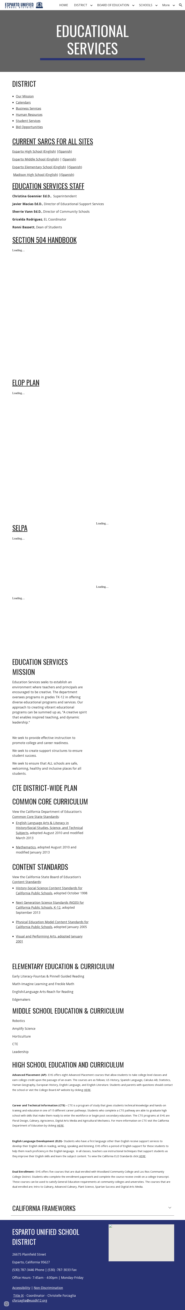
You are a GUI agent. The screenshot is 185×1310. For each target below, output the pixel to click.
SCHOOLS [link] (145, 5)
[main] (92, 41)
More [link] (166, 5)
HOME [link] (63, 5)
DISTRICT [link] (80, 5)
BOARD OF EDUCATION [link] (113, 5)
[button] (180, 5)
